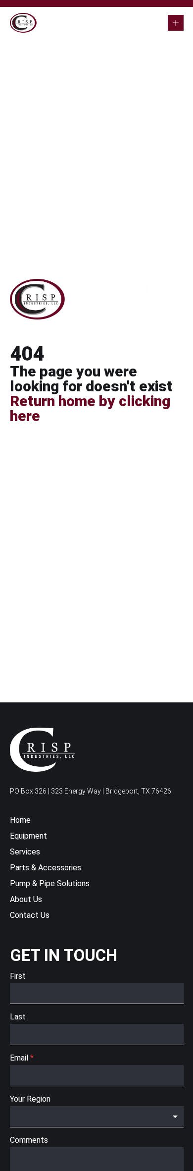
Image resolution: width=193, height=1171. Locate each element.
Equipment (28, 836)
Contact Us (29, 915)
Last (18, 1016)
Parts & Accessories (45, 868)
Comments (29, 1140)
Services (25, 852)
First (18, 976)
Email (22, 1058)
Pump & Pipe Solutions (50, 884)
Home (20, 820)
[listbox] (97, 1116)
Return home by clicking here (90, 408)
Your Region (30, 1099)
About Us (26, 900)
